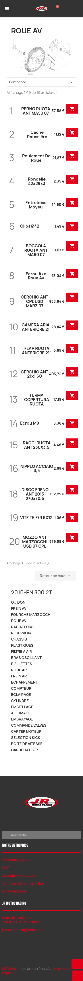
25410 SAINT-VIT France (21, 922)
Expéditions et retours (19, 875)
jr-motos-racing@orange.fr (22, 930)
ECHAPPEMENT (24, 682)
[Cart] (56, 8)
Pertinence (41, 82)
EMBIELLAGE (22, 707)
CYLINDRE (20, 701)
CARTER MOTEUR (26, 731)
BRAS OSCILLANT (26, 657)
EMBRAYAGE (22, 719)
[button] (77, 964)
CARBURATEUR (24, 750)
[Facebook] (41, 819)
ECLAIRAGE (21, 694)
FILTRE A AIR (21, 651)
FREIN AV (18, 608)
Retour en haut (56, 576)
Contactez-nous (14, 891)
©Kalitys (9, 968)
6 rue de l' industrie (17, 918)
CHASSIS (19, 639)
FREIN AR (19, 676)
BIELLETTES (21, 664)
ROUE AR (19, 670)
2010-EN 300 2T (31, 592)
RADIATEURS (22, 627)
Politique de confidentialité (23, 883)
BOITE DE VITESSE (26, 744)
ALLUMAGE (21, 713)
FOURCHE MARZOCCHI (31, 614)
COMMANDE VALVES (28, 725)
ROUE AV (18, 621)
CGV (5, 867)
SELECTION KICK (25, 737)
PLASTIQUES (22, 645)
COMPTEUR (21, 688)
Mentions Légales (16, 860)
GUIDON (18, 602)
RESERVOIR (21, 633)
